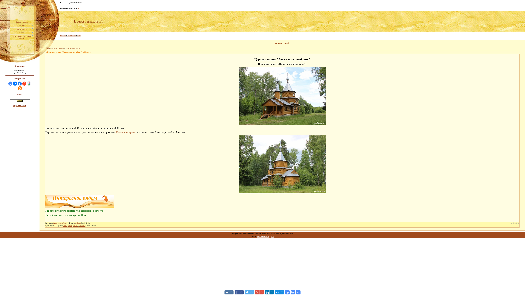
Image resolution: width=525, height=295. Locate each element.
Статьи (54, 48)
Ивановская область (72, 48)
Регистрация (71, 35)
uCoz (272, 237)
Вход (79, 35)
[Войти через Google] (29, 83)
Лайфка (78, 223)
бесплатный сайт (263, 237)
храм (70, 226)
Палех (65, 226)
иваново (75, 226)
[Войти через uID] (10, 84)
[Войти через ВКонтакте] (15, 84)
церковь (82, 226)
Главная (63, 35)
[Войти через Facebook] (20, 84)
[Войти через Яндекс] (24, 84)
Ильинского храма (125, 132)
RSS (79, 8)
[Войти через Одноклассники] (20, 88)
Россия (61, 48)
